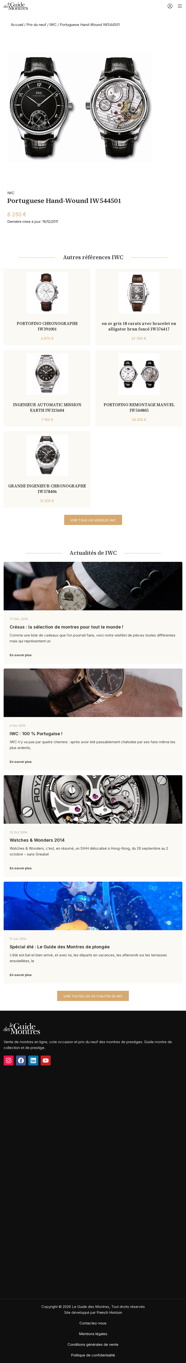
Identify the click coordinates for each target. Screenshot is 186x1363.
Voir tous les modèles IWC (93, 520)
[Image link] (22, 1028)
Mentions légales (93, 1333)
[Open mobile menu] (180, 6)
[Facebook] (21, 1060)
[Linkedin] (33, 1060)
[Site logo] (16, 5)
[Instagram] (9, 1060)
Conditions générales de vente (93, 1344)
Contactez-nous (93, 1323)
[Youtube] (46, 1060)
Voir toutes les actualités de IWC (93, 996)
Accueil (17, 24)
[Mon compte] (170, 6)
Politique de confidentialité (93, 1355)
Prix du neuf (36, 24)
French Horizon (109, 1312)
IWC (53, 24)
